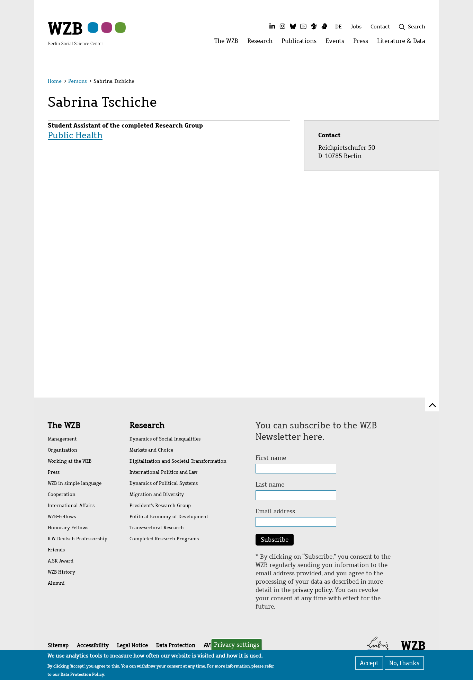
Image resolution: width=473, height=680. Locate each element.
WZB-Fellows (62, 516)
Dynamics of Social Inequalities (165, 439)
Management (62, 439)
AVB (208, 645)
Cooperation (61, 494)
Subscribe (274, 539)
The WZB (64, 425)
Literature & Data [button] (403, 43)
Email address (275, 511)
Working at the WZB (69, 461)
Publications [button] (301, 43)
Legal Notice (132, 645)
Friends (56, 550)
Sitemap (58, 645)
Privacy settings (236, 644)
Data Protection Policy (82, 674)
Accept (369, 663)
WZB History (61, 572)
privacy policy (312, 590)
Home (55, 81)
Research (147, 425)
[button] (426, 82)
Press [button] (363, 43)
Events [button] (337, 43)
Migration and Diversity (157, 494)
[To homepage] (75, 33)
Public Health (75, 135)
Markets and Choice (151, 450)
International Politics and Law (163, 472)
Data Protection (175, 645)
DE (338, 26)
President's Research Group (160, 505)
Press (54, 472)
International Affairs (71, 505)
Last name (270, 484)
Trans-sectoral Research (157, 527)
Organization (62, 450)
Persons (77, 81)
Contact (380, 26)
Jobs (356, 26)
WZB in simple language (74, 483)
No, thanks (404, 663)
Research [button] (262, 43)
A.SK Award (60, 561)
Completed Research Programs (164, 538)
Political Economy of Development (169, 516)
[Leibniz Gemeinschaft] (378, 644)
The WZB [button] (228, 43)
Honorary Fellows (68, 527)
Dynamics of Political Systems (164, 483)
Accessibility (93, 645)
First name (271, 458)
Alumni (56, 583)
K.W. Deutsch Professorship (77, 538)
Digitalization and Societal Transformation (178, 461)
